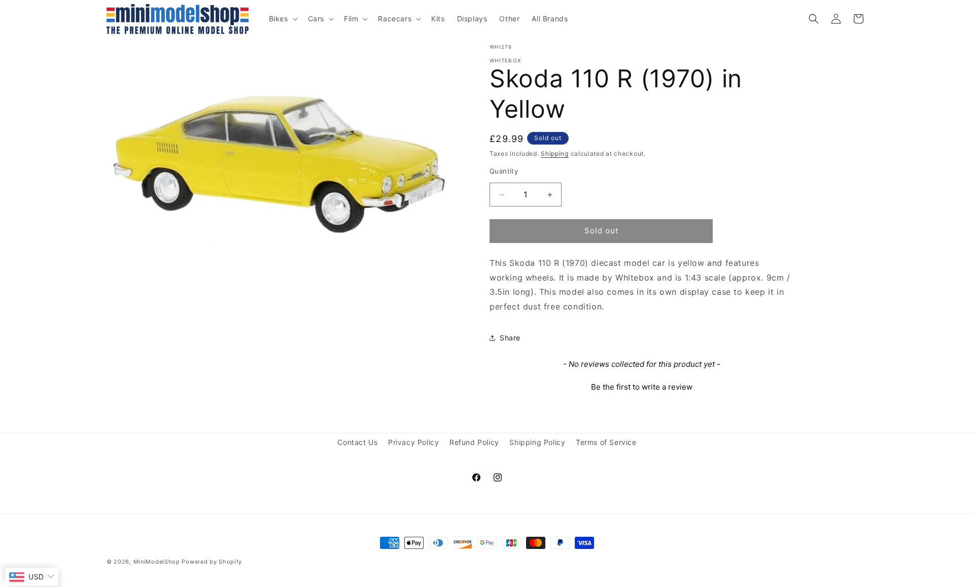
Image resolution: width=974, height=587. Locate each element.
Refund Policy (474, 442)
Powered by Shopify (212, 561)
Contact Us (357, 442)
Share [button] (510, 338)
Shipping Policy (537, 442)
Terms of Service (606, 442)
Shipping (555, 153)
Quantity (504, 171)
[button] (282, 18)
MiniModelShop (156, 561)
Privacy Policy (413, 442)
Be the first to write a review (641, 387)
